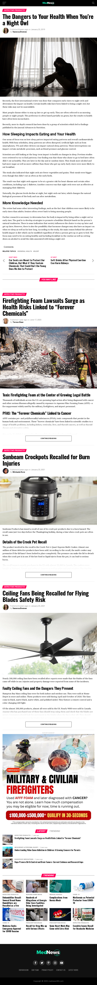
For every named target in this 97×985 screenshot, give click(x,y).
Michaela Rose (19, 472)
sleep (36, 251)
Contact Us (60, 970)
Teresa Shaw (18, 322)
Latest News (73, 970)
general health (25, 251)
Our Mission (23, 970)
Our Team (35, 970)
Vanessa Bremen (20, 32)
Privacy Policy (47, 970)
